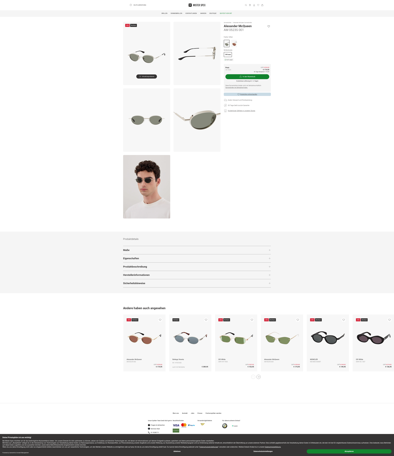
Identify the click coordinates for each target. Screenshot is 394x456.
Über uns (176, 413)
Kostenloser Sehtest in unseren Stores (241, 111)
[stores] (250, 5)
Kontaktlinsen (191, 13)
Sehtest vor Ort (226, 13)
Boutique (213, 13)
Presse (200, 413)
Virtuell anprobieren (148, 76)
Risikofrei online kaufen (248, 94)
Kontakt (185, 413)
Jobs (192, 413)
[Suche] (246, 5)
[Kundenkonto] (254, 5)
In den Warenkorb (249, 77)
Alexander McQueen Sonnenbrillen (242, 22)
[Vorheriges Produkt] (253, 377)
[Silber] (227, 43)
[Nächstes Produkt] (259, 377)
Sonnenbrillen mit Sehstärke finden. (236, 87)
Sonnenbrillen (176, 13)
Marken (203, 13)
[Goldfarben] (234, 43)
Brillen (164, 13)
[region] (197, 345)
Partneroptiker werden (213, 413)
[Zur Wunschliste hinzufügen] (269, 26)
